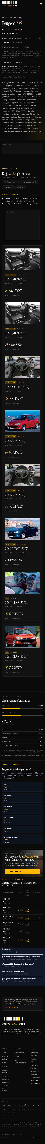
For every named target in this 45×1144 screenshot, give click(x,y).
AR (14, 1114)
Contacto (18, 1056)
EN (4, 1105)
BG (4, 1114)
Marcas (4, 1063)
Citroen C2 (21, 77)
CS (14, 1109)
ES (24, 1105)
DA (9, 1114)
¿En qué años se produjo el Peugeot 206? (20, 201)
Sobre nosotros (20, 1053)
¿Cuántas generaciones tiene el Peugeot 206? (22, 198)
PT (4, 1109)
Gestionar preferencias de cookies (36, 1080)
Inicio (4, 17)
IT (29, 1105)
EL (38, 1109)
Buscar (4, 1066)
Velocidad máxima (9, 182)
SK (19, 1109)
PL (9, 1109)
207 (22, 62)
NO (29, 1109)
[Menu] (41, 4)
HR (38, 1105)
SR (34, 1105)
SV (34, 1109)
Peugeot (13, 17)
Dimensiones (8, 187)
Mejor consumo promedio (28, 182)
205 (11, 62)
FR (19, 1105)
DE (14, 1105)
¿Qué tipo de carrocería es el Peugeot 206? (21, 203)
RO (9, 1105)
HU (24, 1109)
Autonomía (20, 187)
